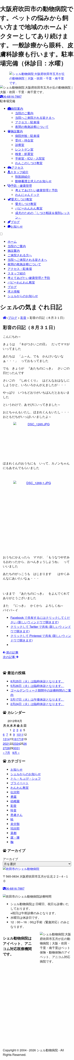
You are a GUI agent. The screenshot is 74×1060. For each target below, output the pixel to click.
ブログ (15, 222)
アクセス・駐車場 (27, 122)
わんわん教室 (19, 787)
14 (8, 739)
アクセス (17, 167)
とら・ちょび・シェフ (25, 778)
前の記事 (12, 652)
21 (8, 743)
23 (15, 743)
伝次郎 (15, 792)
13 (4, 739)
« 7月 (6, 752)
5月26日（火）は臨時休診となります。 (37, 686)
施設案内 (17, 131)
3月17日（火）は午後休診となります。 (37, 699)
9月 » (16, 752)
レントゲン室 (24, 149)
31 (18, 748)
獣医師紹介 (22, 176)
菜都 (13, 833)
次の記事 (9, 657)
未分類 (15, 824)
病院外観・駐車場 (27, 136)
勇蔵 (13, 796)
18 (21, 739)
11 (21, 734)
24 (18, 743)
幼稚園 (15, 801)
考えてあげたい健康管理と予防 (36, 190)
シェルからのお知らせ (25, 774)
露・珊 (15, 837)
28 (8, 748)
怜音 (13, 810)
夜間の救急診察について (32, 126)
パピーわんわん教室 (29, 208)
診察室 (19, 145)
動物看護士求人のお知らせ (33, 181)
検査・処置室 (24, 154)
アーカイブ (10, 859)
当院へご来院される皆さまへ (35, 117)
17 (18, 739)
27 (4, 748)
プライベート (19, 783)
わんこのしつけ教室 (29, 163)
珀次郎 (15, 828)
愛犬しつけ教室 (21, 199)
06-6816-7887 (12, 96)
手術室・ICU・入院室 (30, 158)
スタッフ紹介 (19, 172)
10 (18, 734)
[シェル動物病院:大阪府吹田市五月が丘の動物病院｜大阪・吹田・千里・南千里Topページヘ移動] (4, 317)
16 (15, 739)
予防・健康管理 (21, 185)
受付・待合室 (24, 140)
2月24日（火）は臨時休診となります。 (37, 704)
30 (15, 748)
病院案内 (17, 108)
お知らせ (17, 226)
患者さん (16, 815)
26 (25, 743)
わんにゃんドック (27, 194)
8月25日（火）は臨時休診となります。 (37, 681)
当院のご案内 (24, 113)
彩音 (13, 805)
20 (4, 743)
